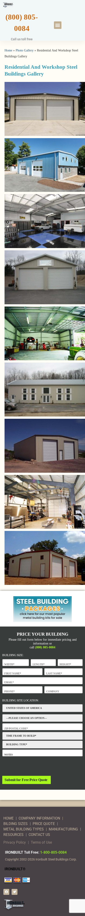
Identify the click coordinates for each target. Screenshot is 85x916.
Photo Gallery (25, 50)
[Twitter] (14, 892)
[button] (57, 25)
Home (8, 50)
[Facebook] (6, 892)
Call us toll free (22, 39)
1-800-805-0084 (53, 852)
